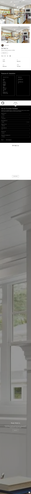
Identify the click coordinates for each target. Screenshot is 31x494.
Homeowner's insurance (5, 135)
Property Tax (3, 124)
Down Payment (3, 120)
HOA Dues (3, 131)
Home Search (15, 176)
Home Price (3, 113)
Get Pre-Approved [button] (8, 139)
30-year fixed (3, 118)
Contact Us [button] (15, 430)
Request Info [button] (5, 52)
